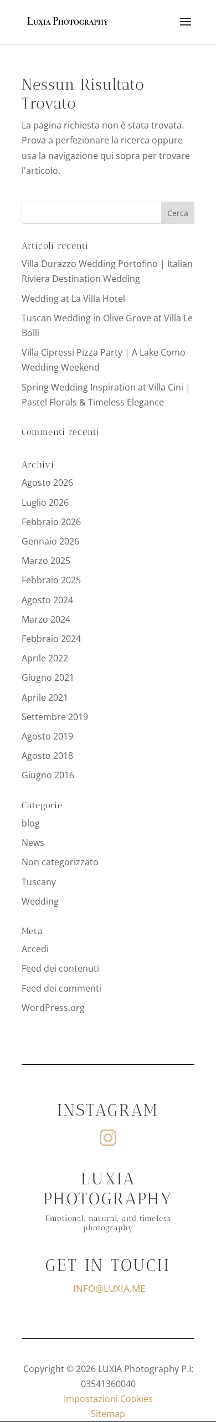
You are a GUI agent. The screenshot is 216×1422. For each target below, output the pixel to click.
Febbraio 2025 (51, 580)
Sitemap (108, 1414)
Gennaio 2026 (50, 541)
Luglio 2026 (45, 502)
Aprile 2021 (45, 697)
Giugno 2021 (48, 677)
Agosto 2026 (47, 482)
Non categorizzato (60, 862)
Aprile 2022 (45, 658)
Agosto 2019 (47, 736)
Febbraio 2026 (51, 522)
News (33, 842)
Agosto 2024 (47, 600)
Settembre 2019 (55, 717)
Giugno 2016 (48, 775)
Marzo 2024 (46, 619)
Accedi (35, 949)
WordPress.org (53, 1008)
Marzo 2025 (46, 561)
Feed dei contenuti (60, 968)
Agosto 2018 (47, 755)
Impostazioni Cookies (108, 1399)
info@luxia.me (109, 1288)
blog (31, 823)
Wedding (40, 901)
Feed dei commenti (61, 988)
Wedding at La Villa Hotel (73, 298)
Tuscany (39, 882)
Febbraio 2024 (51, 639)
